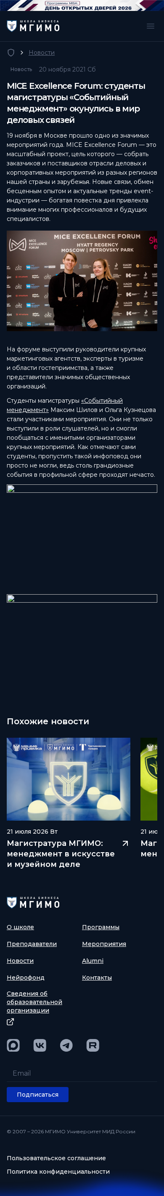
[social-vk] (39, 1045)
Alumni (92, 961)
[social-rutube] (92, 1045)
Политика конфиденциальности (58, 1171)
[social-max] (13, 1045)
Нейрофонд (26, 977)
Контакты (97, 977)
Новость (21, 69)
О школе (20, 927)
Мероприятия (104, 944)
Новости (42, 52)
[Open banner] (82, 5)
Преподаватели (32, 944)
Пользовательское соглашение (56, 1158)
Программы (100, 927)
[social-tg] (66, 1045)
